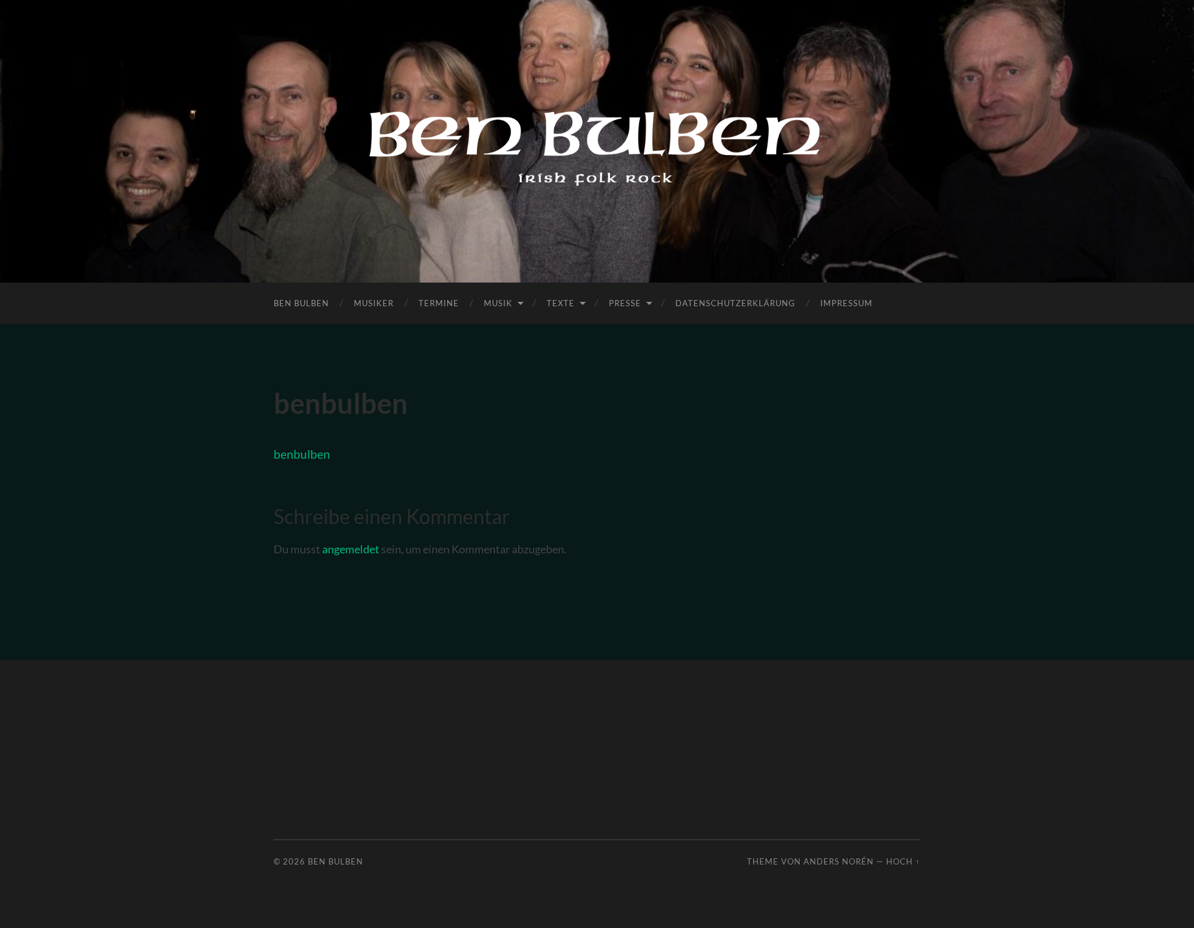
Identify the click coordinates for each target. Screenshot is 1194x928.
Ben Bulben (301, 303)
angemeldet (350, 549)
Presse (625, 303)
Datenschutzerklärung (735, 303)
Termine (439, 303)
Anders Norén (838, 861)
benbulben (302, 454)
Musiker (374, 303)
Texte (561, 303)
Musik (498, 303)
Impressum (846, 303)
